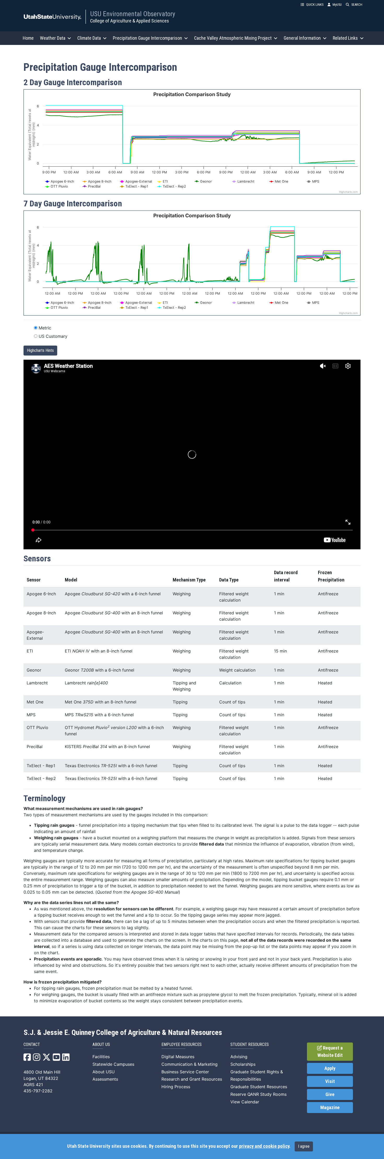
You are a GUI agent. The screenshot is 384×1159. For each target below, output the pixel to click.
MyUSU (337, 5)
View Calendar (244, 1101)
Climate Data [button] (89, 38)
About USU (103, 1071)
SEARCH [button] (356, 5)
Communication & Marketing (189, 1064)
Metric (45, 327)
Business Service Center (185, 1071)
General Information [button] (302, 38)
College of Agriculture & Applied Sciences (129, 21)
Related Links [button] (345, 38)
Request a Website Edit (330, 1051)
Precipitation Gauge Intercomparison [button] (147, 38)
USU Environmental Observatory (132, 14)
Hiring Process (175, 1086)
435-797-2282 (38, 1090)
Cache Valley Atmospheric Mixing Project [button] (233, 38)
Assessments (105, 1079)
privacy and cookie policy (264, 1146)
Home (28, 38)
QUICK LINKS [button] (314, 5)
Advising (238, 1056)
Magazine (330, 1107)
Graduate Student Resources (258, 1086)
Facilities (101, 1056)
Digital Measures (177, 1056)
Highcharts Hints (40, 350)
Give (329, 1094)
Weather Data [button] (52, 38)
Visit (330, 1081)
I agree (304, 1146)
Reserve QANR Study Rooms (258, 1094)
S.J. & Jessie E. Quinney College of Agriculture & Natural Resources (123, 1032)
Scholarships (242, 1064)
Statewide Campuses (113, 1064)
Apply (329, 1068)
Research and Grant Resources (191, 1079)
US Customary (53, 336)
